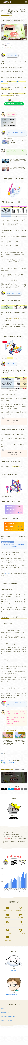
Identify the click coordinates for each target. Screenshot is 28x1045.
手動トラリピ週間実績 (19, 769)
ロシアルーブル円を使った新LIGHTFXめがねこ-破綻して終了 (17, 169)
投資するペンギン (5, 760)
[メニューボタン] (26, 2)
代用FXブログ (14, 970)
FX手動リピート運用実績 (7, 15)
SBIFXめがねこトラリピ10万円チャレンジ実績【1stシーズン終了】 (18, 161)
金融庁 (2, 1008)
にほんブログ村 (5, 763)
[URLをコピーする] (24, 789)
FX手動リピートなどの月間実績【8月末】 (18, 141)
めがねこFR (10, 293)
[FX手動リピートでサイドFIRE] (7, 2)
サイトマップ (8, 573)
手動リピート (19, 81)
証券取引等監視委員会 (6, 1020)
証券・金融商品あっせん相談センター (10, 1016)
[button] (4, 789)
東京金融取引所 (5, 1012)
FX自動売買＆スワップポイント (14, 994)
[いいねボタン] (2, 754)
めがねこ (3, 81)
